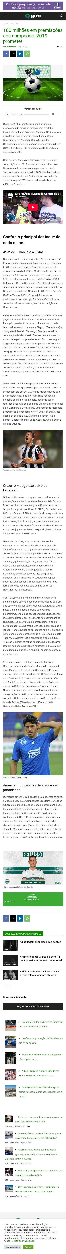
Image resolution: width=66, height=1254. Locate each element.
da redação (11, 46)
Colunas (14, 23)
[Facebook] (6, 54)
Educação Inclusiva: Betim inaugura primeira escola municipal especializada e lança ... (40, 1092)
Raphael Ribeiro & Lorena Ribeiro (10, 963)
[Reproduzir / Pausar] (7, 114)
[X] (13, 54)
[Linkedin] (20, 54)
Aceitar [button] (28, 1247)
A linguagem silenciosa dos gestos (40, 941)
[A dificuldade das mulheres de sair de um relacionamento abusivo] (10, 975)
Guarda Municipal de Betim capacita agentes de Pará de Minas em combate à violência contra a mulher (31, 1154)
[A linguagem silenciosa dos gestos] (10, 945)
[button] (5, 16)
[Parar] (53, 114)
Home (5, 23)
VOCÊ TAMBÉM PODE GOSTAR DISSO (23, 934)
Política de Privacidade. (23, 1241)
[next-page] (10, 986)
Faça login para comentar (33, 1006)
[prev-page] (5, 986)
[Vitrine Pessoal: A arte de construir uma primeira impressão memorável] (10, 960)
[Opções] (59, 114)
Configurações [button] (13, 1247)
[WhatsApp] (27, 54)
